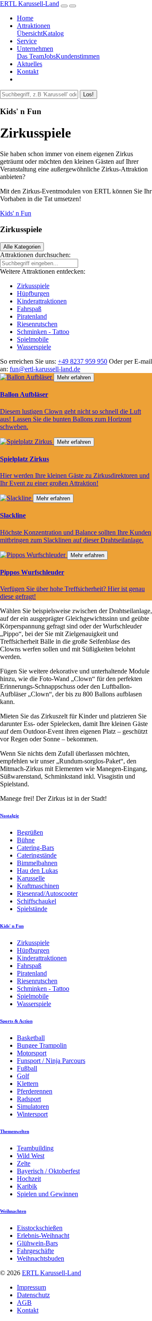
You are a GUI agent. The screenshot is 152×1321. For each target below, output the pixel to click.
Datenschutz (33, 1295)
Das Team (30, 56)
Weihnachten (13, 1211)
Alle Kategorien (22, 247)
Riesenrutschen (37, 324)
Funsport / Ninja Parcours (51, 1060)
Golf (23, 1076)
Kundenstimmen (78, 56)
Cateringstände (37, 855)
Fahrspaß (29, 308)
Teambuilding (35, 1148)
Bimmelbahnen (37, 863)
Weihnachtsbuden (40, 1258)
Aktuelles (29, 63)
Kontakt (27, 71)
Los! (88, 94)
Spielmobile (33, 339)
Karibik (27, 1186)
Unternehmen (35, 48)
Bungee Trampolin (42, 1045)
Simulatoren (33, 1106)
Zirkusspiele (33, 285)
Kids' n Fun (15, 213)
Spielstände (32, 908)
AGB (24, 1302)
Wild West (30, 1155)
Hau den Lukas (37, 870)
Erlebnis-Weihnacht (43, 1235)
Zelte (23, 1163)
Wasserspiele (34, 347)
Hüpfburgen (33, 293)
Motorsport (31, 1053)
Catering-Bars (35, 847)
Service (27, 41)
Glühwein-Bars (37, 1243)
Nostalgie (9, 815)
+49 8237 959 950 (82, 361)
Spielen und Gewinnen (47, 1194)
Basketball (31, 1037)
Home (25, 18)
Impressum (31, 1287)
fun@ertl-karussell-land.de (45, 369)
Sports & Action (16, 1021)
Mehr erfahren (74, 377)
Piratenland (32, 316)
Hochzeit (29, 1178)
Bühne (26, 840)
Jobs (50, 56)
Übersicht (30, 33)
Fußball (27, 1068)
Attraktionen (33, 25)
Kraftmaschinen (38, 885)
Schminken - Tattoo (43, 331)
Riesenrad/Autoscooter (47, 893)
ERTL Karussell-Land (29, 3)
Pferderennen (34, 1091)
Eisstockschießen (39, 1227)
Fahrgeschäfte (35, 1250)
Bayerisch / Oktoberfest (48, 1171)
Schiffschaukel (36, 901)
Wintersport (32, 1114)
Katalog (53, 33)
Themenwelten (14, 1131)
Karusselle (31, 878)
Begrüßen (30, 832)
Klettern (27, 1083)
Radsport (29, 1098)
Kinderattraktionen (42, 301)
